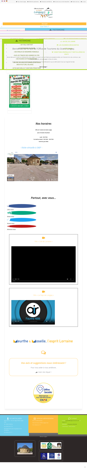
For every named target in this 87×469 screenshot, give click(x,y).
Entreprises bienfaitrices (46, 1)
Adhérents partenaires (34, 1)
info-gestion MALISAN (72, 424)
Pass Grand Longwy (21, 1)
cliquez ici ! (64, 422)
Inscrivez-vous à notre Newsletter (62, 1)
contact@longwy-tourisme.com (72, 420)
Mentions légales (43, 436)
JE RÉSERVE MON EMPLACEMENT (19, 106)
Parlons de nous (75, 1)
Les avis (84, 1)
